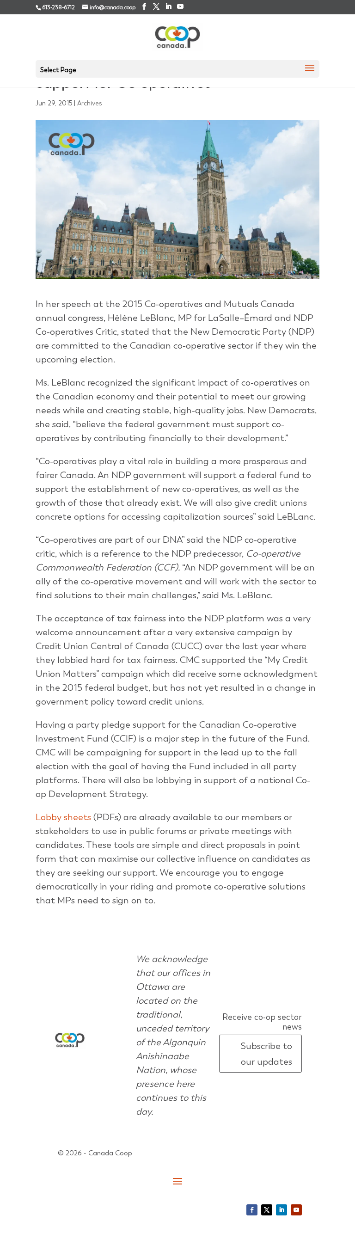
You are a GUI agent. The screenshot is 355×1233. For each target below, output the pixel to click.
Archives (89, 103)
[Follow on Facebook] (251, 1209)
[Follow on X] (266, 1209)
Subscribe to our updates (266, 1053)
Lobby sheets (63, 817)
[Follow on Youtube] (296, 1209)
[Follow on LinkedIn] (281, 1209)
